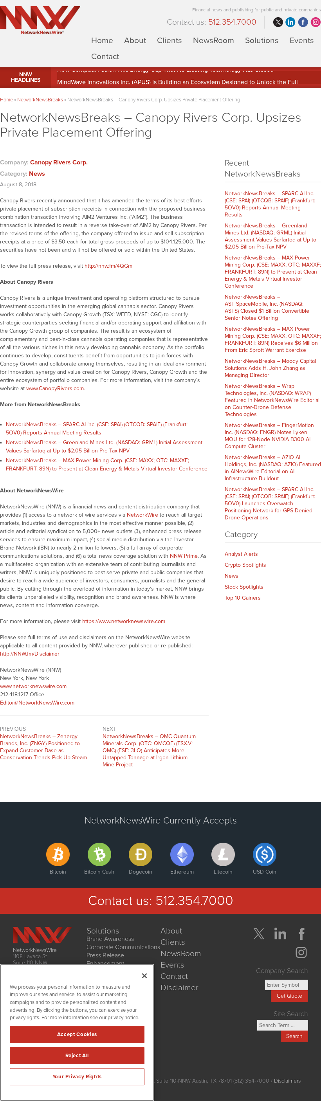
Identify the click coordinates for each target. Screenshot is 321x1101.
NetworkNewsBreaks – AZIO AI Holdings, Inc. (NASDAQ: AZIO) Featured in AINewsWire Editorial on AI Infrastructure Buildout (273, 468)
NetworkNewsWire (35, 950)
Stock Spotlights (244, 587)
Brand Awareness (110, 939)
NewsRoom (213, 40)
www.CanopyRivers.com (55, 388)
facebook (303, 22)
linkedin (290, 22)
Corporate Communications (123, 947)
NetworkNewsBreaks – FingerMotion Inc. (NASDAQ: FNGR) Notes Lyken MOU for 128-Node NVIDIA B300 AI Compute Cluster (269, 436)
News (37, 174)
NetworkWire (142, 515)
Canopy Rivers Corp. (59, 162)
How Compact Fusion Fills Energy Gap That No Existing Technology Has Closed (165, 74)
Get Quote (289, 996)
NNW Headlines (25, 77)
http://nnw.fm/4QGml (109, 266)
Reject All (77, 1055)
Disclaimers (287, 1081)
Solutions (262, 40)
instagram (315, 22)
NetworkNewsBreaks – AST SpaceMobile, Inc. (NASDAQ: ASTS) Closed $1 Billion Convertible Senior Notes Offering (267, 307)
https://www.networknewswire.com (123, 621)
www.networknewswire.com (33, 686)
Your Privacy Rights (77, 1077)
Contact (105, 56)
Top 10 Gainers (243, 598)
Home (102, 40)
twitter (278, 22)
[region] (77, 1032)
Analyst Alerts (241, 554)
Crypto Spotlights (245, 565)
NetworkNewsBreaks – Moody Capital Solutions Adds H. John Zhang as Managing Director (270, 368)
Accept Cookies (77, 1034)
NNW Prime (184, 556)
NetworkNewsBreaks (40, 100)
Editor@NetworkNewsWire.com (37, 702)
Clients (169, 40)
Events (302, 40)
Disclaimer (179, 988)
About (135, 40)
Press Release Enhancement (105, 959)
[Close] (144, 975)
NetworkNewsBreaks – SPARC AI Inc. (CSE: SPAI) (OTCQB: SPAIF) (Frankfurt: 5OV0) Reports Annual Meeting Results (270, 204)
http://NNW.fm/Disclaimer (30, 654)
